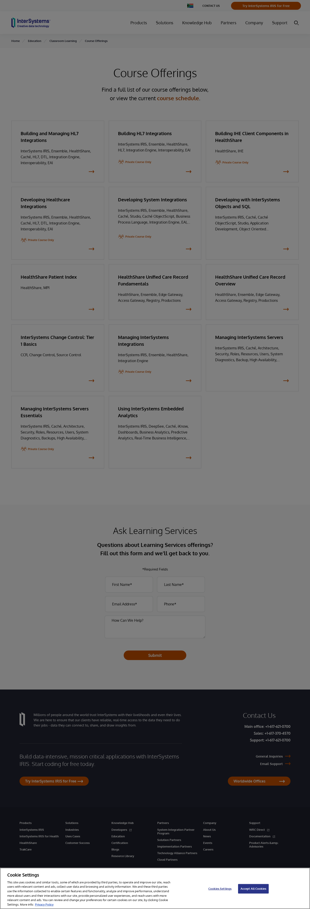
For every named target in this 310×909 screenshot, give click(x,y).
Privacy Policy (44, 904)
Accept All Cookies (253, 888)
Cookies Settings (219, 888)
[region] (155, 888)
